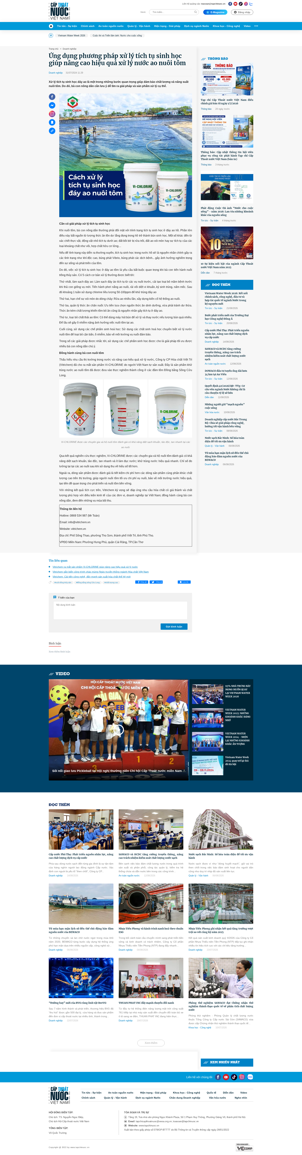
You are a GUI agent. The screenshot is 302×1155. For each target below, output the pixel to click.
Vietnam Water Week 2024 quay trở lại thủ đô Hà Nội (237, 761)
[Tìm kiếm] (195, 12)
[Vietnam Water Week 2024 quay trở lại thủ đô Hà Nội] (207, 765)
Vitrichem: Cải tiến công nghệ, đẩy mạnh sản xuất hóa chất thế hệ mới (92, 576)
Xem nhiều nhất (225, 1062)
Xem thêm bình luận (59, 651)
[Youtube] (235, 4)
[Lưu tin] (52, 122)
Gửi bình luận (174, 626)
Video (247, 26)
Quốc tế (211, 1092)
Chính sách (88, 26)
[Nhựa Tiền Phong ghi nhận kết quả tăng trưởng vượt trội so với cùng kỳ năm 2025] (221, 904)
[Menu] (255, 26)
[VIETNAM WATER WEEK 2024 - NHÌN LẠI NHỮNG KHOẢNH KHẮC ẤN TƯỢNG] (207, 741)
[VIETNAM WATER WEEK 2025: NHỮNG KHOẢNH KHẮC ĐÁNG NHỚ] (207, 718)
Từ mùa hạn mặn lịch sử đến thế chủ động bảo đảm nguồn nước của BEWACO (227, 456)
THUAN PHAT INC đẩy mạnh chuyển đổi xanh (146, 1002)
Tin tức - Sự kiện (67, 26)
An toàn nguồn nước (111, 26)
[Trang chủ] (52, 26)
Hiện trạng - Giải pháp (167, 26)
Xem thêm (151, 1042)
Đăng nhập (244, 12)
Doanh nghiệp (69, 49)
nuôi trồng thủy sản (63, 582)
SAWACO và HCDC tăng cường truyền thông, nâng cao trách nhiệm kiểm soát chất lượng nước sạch (225, 354)
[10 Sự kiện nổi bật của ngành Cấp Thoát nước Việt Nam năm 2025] (227, 243)
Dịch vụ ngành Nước (196, 26)
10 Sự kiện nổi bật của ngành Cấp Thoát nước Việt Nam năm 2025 (227, 265)
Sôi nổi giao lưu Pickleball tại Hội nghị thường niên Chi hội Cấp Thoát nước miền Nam (117, 771)
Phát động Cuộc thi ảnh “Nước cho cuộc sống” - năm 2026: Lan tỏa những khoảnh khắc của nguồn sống (227, 211)
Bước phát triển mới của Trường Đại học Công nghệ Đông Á (227, 317)
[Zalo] (251, 4)
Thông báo (218, 58)
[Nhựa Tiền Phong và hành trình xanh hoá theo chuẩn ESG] (151, 904)
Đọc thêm (221, 285)
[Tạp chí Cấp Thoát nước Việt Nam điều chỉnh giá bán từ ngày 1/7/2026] (227, 79)
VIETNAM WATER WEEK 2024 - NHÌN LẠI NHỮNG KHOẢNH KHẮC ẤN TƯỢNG (237, 739)
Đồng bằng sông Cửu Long (88, 582)
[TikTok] (241, 4)
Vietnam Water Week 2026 (71, 35)
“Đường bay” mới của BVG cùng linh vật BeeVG (77, 1002)
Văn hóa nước (212, 412)
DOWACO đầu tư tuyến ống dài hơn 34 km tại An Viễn (226, 372)
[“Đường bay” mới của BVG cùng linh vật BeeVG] (81, 978)
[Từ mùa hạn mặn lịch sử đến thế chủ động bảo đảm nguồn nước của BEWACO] (81, 904)
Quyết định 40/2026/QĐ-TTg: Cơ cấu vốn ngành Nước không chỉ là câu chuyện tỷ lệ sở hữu (225, 389)
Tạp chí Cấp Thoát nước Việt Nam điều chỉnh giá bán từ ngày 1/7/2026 (227, 101)
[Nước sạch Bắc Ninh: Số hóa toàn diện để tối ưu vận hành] (221, 829)
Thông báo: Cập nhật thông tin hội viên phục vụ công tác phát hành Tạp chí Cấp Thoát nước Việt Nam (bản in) (227, 156)
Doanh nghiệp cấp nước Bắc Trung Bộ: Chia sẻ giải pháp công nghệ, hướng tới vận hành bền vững (226, 423)
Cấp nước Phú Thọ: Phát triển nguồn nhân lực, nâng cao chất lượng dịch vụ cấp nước (227, 334)
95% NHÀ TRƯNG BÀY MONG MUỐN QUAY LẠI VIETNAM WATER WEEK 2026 (237, 691)
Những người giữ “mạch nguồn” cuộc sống (225, 406)
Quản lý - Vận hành (138, 26)
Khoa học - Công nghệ (226, 26)
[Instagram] (246, 4)
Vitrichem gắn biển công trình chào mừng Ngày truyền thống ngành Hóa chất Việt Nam (101, 571)
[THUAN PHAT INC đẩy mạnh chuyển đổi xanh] (151, 978)
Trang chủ (53, 49)
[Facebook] (230, 4)
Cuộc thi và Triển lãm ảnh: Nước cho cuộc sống (117, 35)
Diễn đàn (205, 272)
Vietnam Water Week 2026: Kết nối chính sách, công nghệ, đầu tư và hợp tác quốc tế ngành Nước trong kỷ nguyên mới (226, 298)
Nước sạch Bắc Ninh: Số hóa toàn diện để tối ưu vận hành (224, 439)
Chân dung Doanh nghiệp (184, 1097)
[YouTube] (226, 1077)
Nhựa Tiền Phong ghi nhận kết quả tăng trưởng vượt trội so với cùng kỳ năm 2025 (221, 930)
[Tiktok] (234, 1077)
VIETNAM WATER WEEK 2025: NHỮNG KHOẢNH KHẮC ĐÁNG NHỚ (237, 715)
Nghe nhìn (241, 1097)
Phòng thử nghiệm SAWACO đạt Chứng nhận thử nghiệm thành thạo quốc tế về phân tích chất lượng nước (221, 1006)
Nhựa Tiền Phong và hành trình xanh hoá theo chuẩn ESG (151, 930)
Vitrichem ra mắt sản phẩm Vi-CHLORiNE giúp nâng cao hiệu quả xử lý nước (95, 566)
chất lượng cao (112, 582)
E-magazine (217, 12)
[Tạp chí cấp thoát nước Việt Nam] (59, 11)
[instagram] (242, 1077)
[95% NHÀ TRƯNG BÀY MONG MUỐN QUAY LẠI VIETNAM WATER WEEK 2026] (207, 694)
